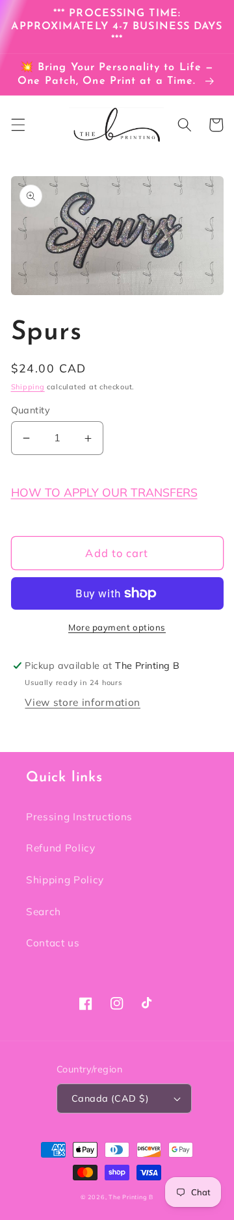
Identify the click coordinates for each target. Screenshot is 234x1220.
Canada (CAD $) (110, 1098)
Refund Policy (61, 848)
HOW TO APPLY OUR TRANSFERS (104, 492)
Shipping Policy (65, 880)
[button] (17, 124)
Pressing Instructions (79, 817)
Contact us (53, 943)
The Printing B (131, 1197)
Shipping (28, 386)
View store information (82, 702)
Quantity (31, 410)
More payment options (117, 627)
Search (43, 911)
